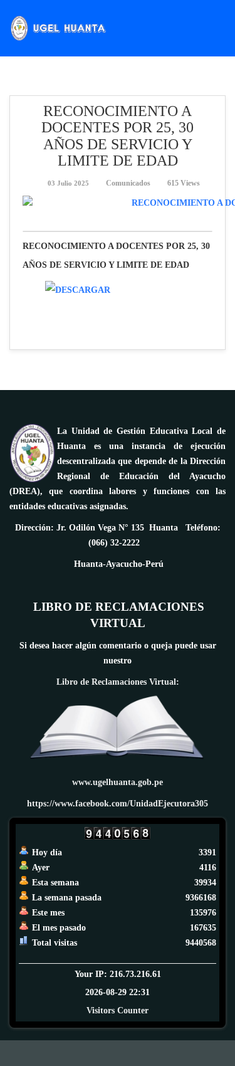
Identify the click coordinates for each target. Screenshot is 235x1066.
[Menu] (221, 27)
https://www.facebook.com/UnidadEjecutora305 (117, 803)
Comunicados (128, 183)
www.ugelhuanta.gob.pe (117, 782)
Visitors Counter (117, 1010)
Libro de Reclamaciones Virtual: (117, 682)
